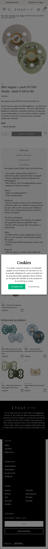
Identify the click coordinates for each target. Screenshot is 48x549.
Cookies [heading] (24, 262)
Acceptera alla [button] (16, 286)
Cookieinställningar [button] (34, 287)
